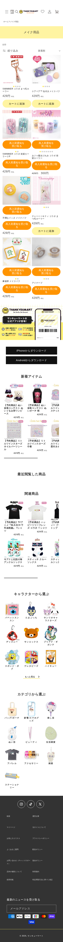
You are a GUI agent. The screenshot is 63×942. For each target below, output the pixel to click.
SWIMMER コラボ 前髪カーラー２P (16, 155)
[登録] (52, 909)
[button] (6, 11)
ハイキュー (51, 666)
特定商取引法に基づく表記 (42, 880)
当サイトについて (39, 827)
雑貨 (51, 763)
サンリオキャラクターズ (51, 619)
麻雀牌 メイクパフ (11, 281)
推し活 (50, 718)
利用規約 (35, 871)
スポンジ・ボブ (12, 667)
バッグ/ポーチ (12, 718)
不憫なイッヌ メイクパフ (14, 218)
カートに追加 (17, 103)
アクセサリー (31, 763)
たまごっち (31, 617)
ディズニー (12, 642)
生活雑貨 (51, 742)
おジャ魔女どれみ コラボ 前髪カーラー (45, 156)
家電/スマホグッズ (31, 719)
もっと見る (30, 677)
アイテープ (37, 283)
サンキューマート (35, 936)
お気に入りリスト (13, 838)
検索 (8, 816)
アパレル (12, 763)
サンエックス (31, 642)
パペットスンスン (12, 619)
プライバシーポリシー (40, 838)
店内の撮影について (14, 871)
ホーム (5, 21)
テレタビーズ (31, 666)
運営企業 (35, 816)
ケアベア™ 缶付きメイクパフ (46, 91)
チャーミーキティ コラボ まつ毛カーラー (45, 217)
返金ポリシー (37, 860)
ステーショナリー (12, 786)
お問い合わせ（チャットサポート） (18, 862)
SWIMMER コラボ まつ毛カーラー (16, 90)
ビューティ (31, 742)
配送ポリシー (37, 849)
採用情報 (10, 880)
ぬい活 (12, 742)
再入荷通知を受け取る (16, 144)
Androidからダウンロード (31, 360)
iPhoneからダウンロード (31, 350)
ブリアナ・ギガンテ (51, 643)
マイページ (11, 827)
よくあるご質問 (12, 849)
